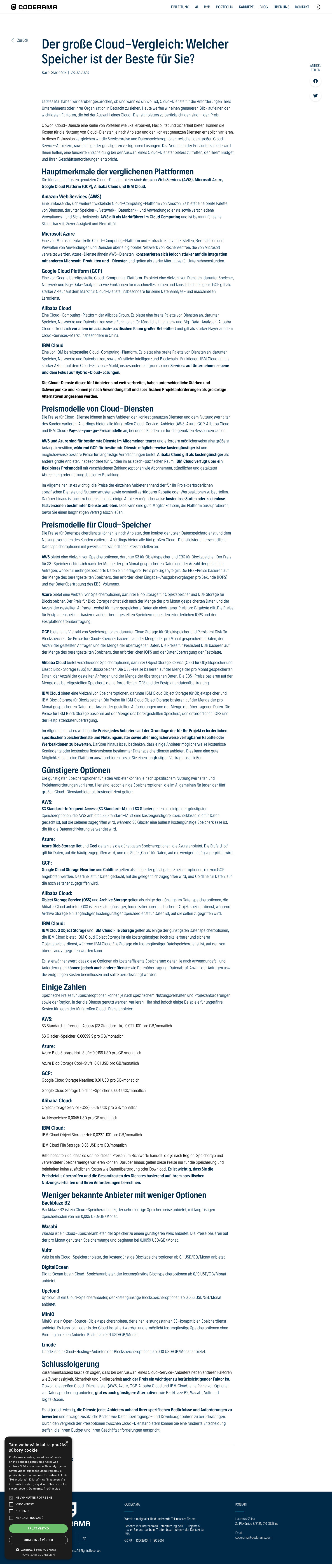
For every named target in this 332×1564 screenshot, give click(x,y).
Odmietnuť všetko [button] (38, 1540)
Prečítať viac (52, 1488)
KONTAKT (302, 6)
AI (196, 6)
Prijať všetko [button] (38, 1528)
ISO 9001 (158, 1540)
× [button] (66, 1442)
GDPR (128, 1540)
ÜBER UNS (281, 6)
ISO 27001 (142, 1540)
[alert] (38, 1498)
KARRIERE (246, 6)
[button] (11, 1497)
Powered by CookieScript (38, 1554)
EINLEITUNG (180, 6)
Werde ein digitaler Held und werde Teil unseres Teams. (160, 1518)
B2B (207, 6)
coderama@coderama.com (253, 1537)
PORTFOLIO (224, 6)
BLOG (264, 6)
